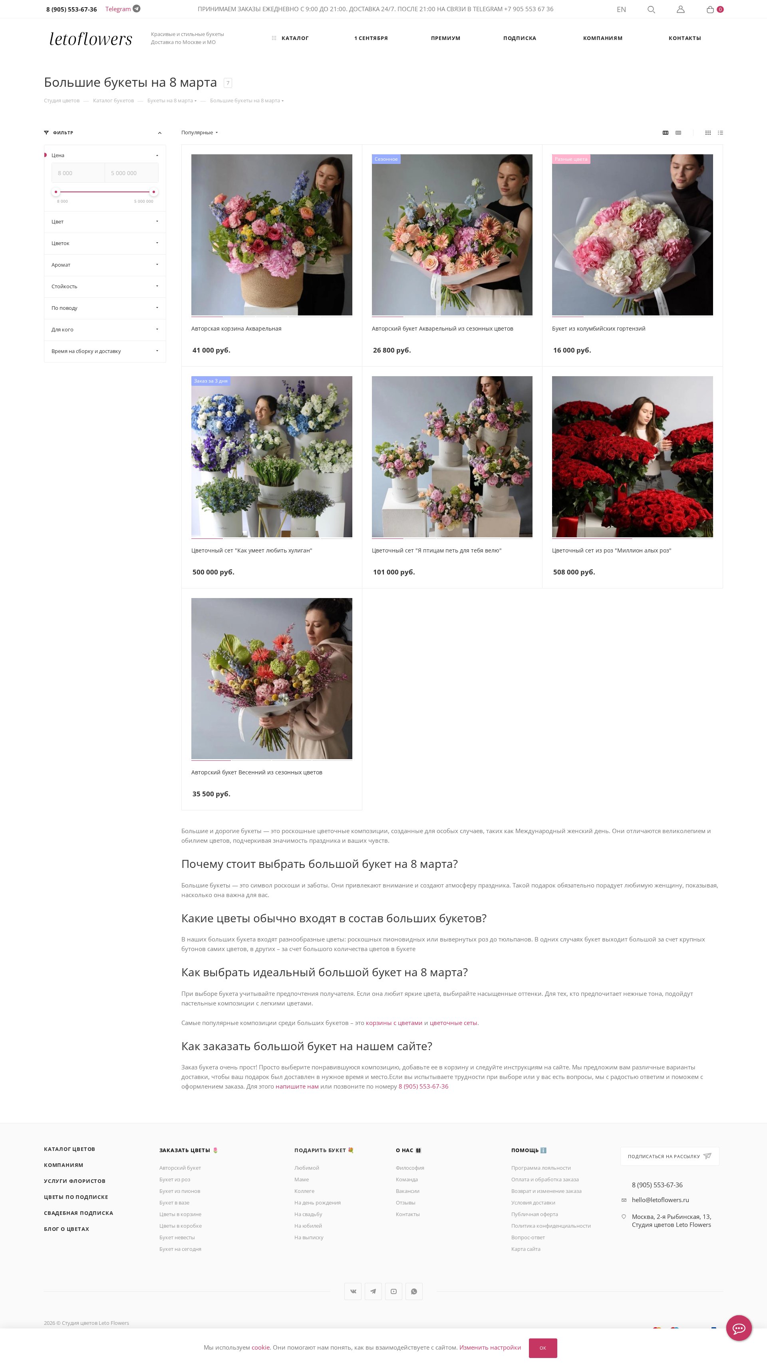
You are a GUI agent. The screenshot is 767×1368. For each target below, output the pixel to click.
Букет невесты (177, 1237)
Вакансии (407, 1191)
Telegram (118, 9)
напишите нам (297, 1086)
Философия (410, 1167)
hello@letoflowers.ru (660, 1200)
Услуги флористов (75, 1181)
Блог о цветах (66, 1228)
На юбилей (308, 1225)
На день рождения (317, 1202)
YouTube (393, 1291)
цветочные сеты (453, 1023)
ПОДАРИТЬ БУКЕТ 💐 (324, 1150)
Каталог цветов (69, 1149)
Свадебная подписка (78, 1212)
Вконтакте (353, 1291)
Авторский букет (180, 1167)
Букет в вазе (174, 1202)
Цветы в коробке (180, 1225)
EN (621, 9)
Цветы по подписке (76, 1196)
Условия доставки (533, 1202)
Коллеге (304, 1191)
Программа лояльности (541, 1167)
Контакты (408, 1214)
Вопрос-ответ (528, 1237)
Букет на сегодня (180, 1248)
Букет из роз (174, 1179)
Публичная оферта (534, 1214)
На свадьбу (308, 1214)
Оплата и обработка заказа (545, 1179)
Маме (301, 1179)
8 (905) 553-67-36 (424, 1086)
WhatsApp (414, 1291)
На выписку (309, 1237)
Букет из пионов (179, 1191)
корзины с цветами (394, 1023)
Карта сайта (525, 1248)
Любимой (306, 1167)
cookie (261, 1348)
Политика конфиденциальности (551, 1225)
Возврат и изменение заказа (546, 1191)
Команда (407, 1179)
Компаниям (63, 1165)
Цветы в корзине (180, 1214)
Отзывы (405, 1202)
